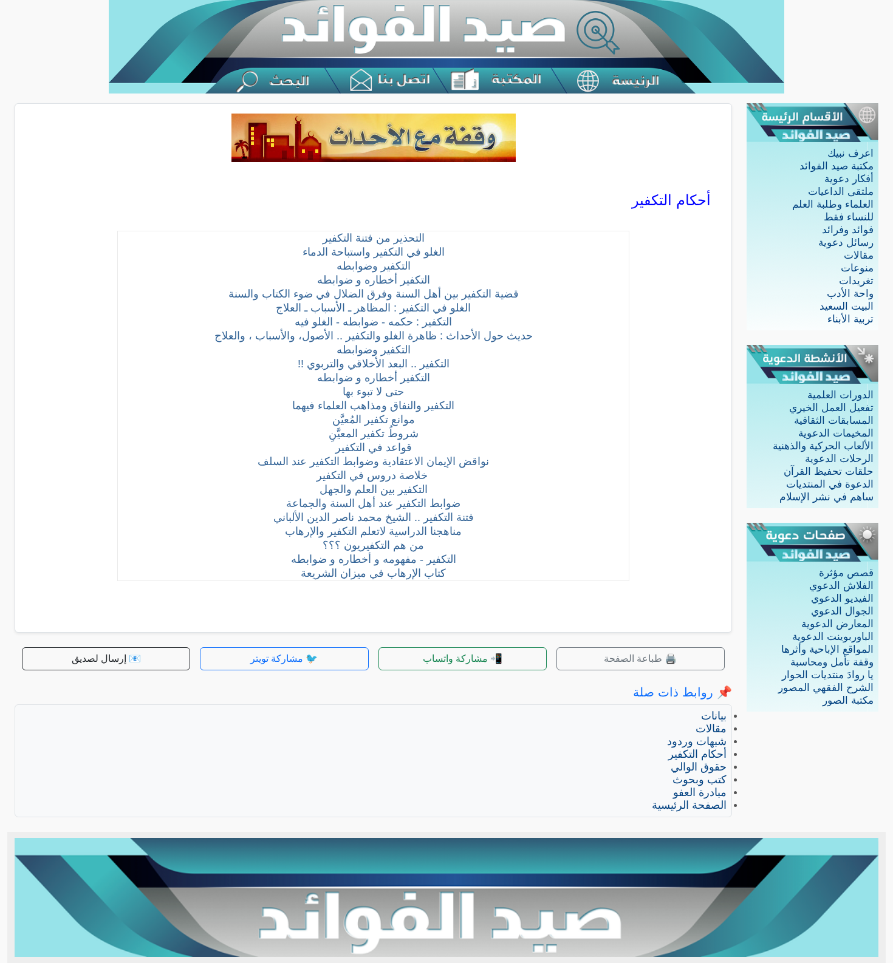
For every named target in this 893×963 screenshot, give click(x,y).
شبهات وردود (697, 741)
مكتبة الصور (848, 700)
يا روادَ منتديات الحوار (828, 675)
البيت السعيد (846, 306)
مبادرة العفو (700, 792)
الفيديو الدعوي (842, 598)
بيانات (714, 716)
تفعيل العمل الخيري (831, 407)
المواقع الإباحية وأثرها (827, 649)
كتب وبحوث (699, 780)
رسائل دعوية (846, 242)
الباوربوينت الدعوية (833, 636)
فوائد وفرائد (848, 230)
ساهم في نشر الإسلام (826, 497)
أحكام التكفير (697, 754)
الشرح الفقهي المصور (826, 687)
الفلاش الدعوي (841, 585)
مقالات (859, 255)
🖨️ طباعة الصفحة (640, 658)
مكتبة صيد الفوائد (836, 166)
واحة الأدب (850, 293)
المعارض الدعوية (837, 624)
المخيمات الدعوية (836, 433)
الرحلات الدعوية (839, 458)
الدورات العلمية (840, 395)
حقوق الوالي (699, 767)
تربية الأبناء (850, 319)
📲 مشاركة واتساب (462, 658)
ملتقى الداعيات (841, 191)
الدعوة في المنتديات (830, 484)
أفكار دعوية (849, 179)
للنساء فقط (849, 217)
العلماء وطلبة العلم (833, 204)
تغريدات (856, 281)
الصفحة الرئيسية (689, 805)
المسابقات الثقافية (834, 420)
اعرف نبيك (850, 153)
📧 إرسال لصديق (106, 658)
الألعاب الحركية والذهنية (823, 446)
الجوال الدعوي (842, 611)
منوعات (857, 268)
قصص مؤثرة (846, 573)
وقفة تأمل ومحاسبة (832, 662)
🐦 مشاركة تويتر (284, 658)
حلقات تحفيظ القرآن (829, 471)
